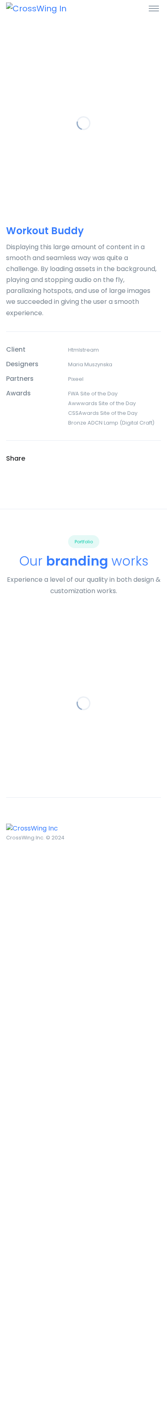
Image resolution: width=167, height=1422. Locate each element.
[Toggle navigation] (154, 8)
